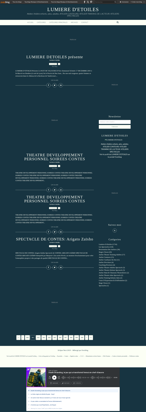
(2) (114, 273)
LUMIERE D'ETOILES (73, 9)
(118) (106, 247)
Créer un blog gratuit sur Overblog (47, 356)
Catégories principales (58, 22)
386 (60, 337)
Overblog (85, 350)
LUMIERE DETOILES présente (54, 57)
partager (67, 383)
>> (91, 337)
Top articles (59, 356)
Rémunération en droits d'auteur (93, 356)
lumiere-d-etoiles (55, 60)
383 (43, 337)
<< (18, 337)
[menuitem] (30, 22)
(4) (106, 262)
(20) (105, 252)
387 (65, 337)
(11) (109, 260)
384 (49, 337)
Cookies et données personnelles (119, 356)
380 (27, 337)
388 (71, 337)
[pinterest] (91, 2)
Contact (84, 22)
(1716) (108, 244)
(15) (106, 257)
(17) (112, 255)
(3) (112, 268)
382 (38, 337)
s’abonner (55, 383)
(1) (104, 283)
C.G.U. (82, 356)
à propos (78, 383)
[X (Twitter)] (88, 2)
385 (54, 337)
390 (82, 337)
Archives (74, 22)
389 (76, 337)
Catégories (41, 22)
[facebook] (84, 2)
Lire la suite (54, 80)
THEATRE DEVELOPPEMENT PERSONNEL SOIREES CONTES (54, 157)
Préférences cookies (134, 356)
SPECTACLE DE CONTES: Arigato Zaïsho (54, 239)
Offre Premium (106, 356)
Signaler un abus (74, 356)
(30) (109, 249)
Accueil (30, 22)
